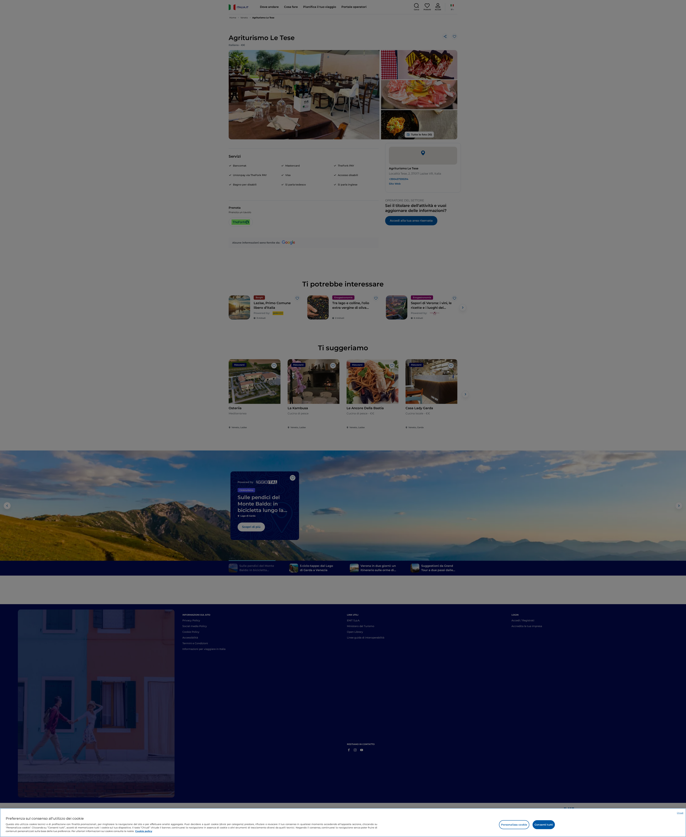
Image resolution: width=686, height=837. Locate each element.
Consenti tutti (544, 824)
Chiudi (680, 813)
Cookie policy (143, 830)
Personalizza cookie (514, 824)
